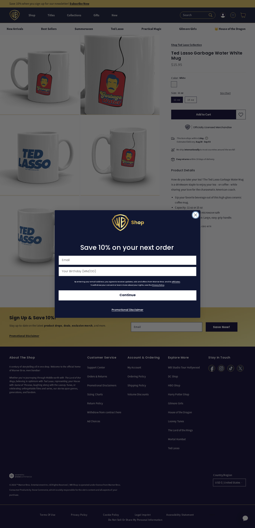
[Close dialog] (195, 215)
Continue (127, 295)
